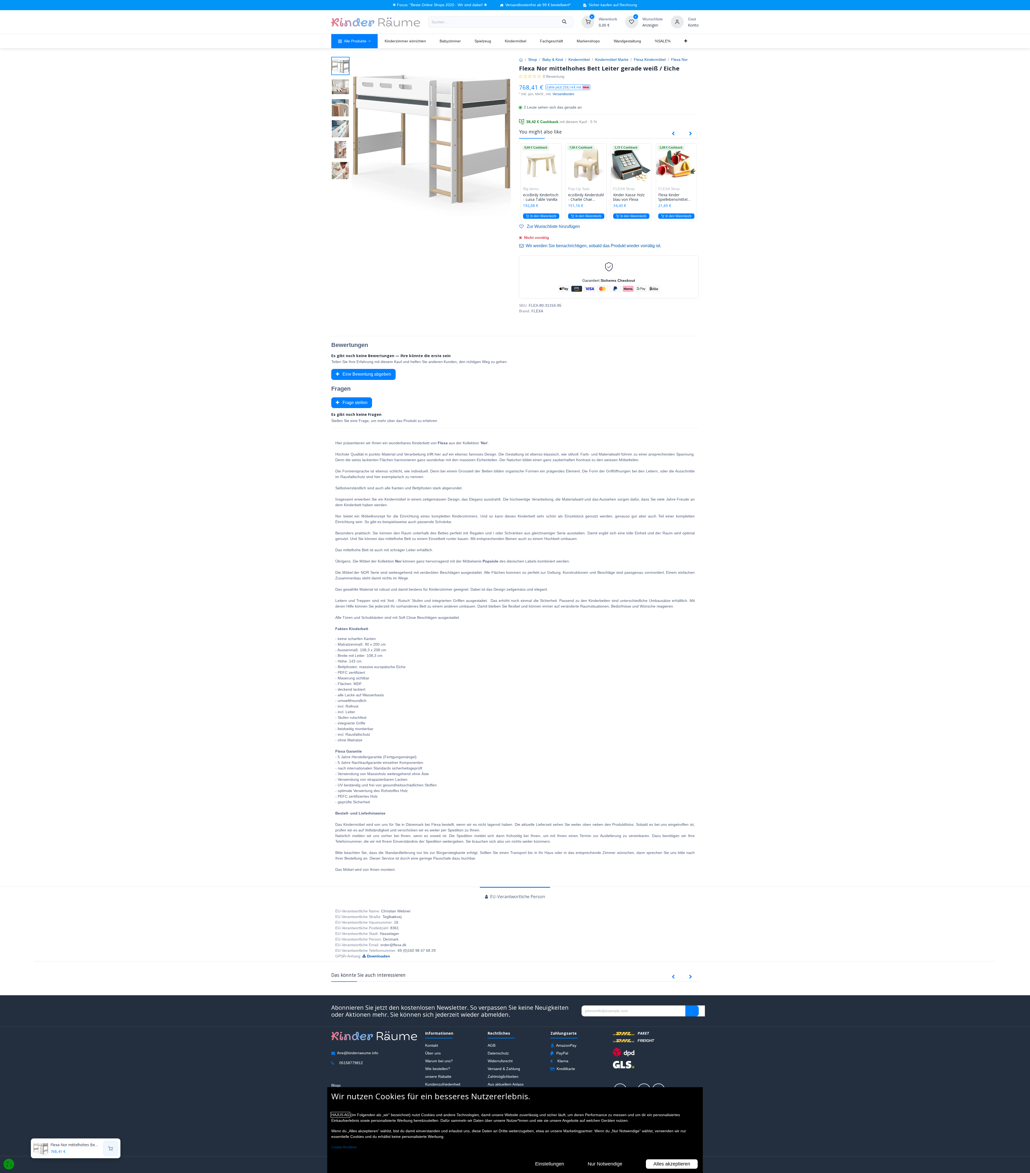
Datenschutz (498, 1053)
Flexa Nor (679, 59)
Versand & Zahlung (504, 1069)
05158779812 (351, 1063)
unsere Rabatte (438, 1076)
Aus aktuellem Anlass (506, 1084)
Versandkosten (563, 94)
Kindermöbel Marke (611, 59)
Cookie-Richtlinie (344, 1147)
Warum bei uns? (439, 1061)
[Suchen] (564, 22)
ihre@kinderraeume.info (357, 1053)
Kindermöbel (579, 59)
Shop (532, 59)
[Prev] (673, 133)
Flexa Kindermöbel (650, 59)
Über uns (433, 1053)
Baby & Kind (552, 59)
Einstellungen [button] (549, 1164)
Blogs (336, 1085)
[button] (567, 87)
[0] (588, 22)
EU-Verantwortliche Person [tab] (517, 897)
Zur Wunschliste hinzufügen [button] (553, 226)
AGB (491, 1045)
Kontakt (431, 1045)
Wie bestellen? (437, 1069)
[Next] (690, 133)
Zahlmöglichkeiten (503, 1076)
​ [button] (692, 1010)
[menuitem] (354, 41)
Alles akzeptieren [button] (671, 1164)
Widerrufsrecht (500, 1061)
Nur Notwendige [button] (605, 1164)
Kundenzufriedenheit (442, 1084)
